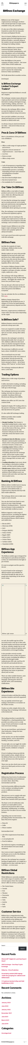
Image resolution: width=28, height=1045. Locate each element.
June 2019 (4, 1023)
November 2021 (6, 1013)
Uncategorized (6, 1033)
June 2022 (4, 1006)
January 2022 (6, 1009)
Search (3, 945)
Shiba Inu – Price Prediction (10, 970)
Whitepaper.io (14, 3)
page (5, 296)
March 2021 (5, 1020)
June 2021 (4, 1016)
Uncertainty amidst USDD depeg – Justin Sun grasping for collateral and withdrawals (13, 975)
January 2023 (6, 1002)
